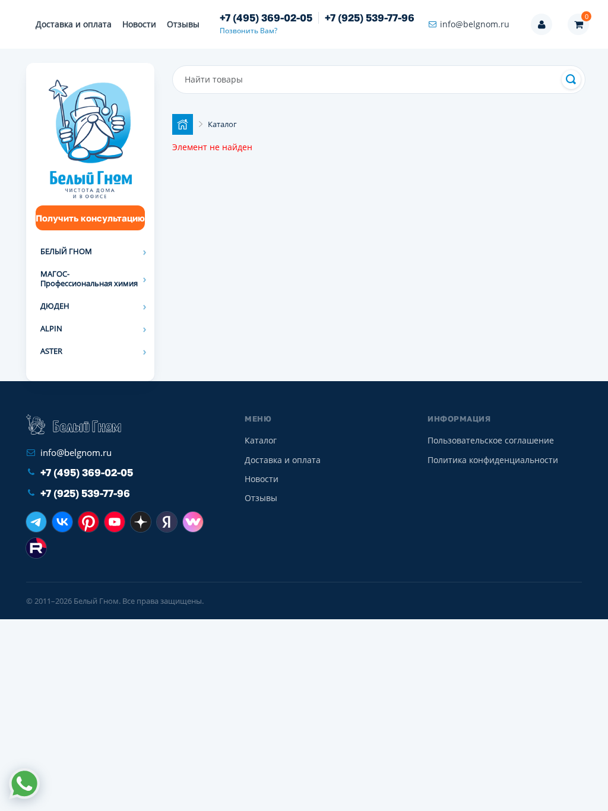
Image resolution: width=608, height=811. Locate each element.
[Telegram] (36, 522)
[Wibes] (193, 522)
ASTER (51, 351)
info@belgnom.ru (474, 24)
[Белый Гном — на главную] (73, 424)
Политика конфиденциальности (493, 459)
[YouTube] (114, 522)
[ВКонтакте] (62, 522)
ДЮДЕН (54, 305)
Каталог (261, 440)
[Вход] (541, 24)
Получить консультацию (90, 218)
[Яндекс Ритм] (167, 522)
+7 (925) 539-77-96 (369, 18)
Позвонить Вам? (248, 31)
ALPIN (51, 328)
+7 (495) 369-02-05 (266, 18)
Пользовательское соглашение (491, 440)
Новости (139, 24)
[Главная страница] (182, 124)
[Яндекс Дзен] (141, 522)
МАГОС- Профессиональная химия (89, 278)
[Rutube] (36, 548)
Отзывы (183, 24)
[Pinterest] (88, 522)
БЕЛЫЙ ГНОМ (66, 251)
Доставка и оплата (74, 24)
